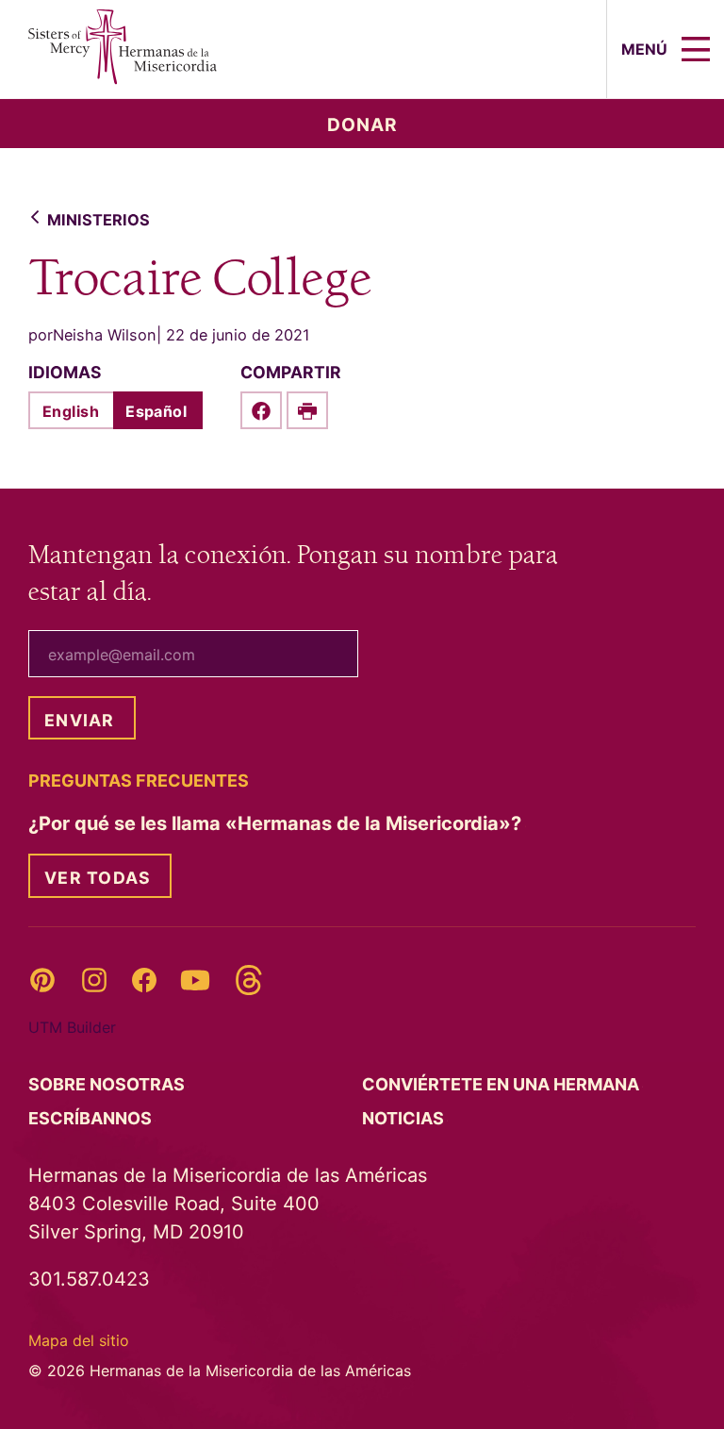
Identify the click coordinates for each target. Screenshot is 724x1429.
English (70, 411)
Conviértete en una (502, 1084)
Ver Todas (97, 878)
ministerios (98, 219)
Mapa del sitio (78, 1340)
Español (156, 411)
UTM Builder (72, 1027)
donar (362, 125)
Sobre (108, 1084)
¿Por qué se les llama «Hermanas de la (277, 823)
